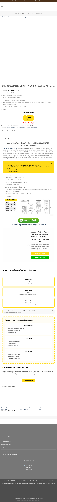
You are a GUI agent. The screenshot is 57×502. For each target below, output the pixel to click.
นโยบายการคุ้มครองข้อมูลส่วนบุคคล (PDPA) (24, 500)
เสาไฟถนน (4, 483)
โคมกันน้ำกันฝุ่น (32, 483)
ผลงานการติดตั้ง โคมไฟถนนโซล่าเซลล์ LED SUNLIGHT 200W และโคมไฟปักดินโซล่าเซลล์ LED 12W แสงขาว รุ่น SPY (28, 167)
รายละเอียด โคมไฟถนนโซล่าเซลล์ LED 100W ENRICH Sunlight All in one (23, 165)
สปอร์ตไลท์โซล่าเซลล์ (26, 480)
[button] (2, 6)
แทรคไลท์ (19, 483)
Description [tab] (5, 138)
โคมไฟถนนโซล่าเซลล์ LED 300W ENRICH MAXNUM (8, 408)
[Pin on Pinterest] (12, 131)
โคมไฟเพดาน (25, 483)
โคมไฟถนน (39, 480)
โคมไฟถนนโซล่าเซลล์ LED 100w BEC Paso (47, 408)
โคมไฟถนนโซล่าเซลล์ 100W (35, 13)
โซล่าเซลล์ (45, 483)
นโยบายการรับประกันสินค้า (18, 125)
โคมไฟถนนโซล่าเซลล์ (20, 13)
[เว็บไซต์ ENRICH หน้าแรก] (13, 429)
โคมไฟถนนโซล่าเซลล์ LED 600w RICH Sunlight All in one (28, 408)
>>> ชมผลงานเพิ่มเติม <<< (12, 171)
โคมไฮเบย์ (34, 480)
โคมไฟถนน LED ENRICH (11, 127)
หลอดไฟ (6, 480)
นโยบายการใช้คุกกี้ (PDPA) (36, 500)
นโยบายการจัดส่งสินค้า (29, 125)
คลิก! (29, 117)
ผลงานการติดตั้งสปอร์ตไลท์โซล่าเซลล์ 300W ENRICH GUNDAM (20, 170)
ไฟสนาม (10, 483)
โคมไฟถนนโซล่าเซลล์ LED (10, 148)
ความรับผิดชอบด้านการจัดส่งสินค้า (9, 454)
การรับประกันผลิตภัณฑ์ (6, 451)
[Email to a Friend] (10, 131)
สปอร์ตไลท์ (18, 480)
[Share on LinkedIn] (15, 131)
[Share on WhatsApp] (2, 131)
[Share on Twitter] (7, 131)
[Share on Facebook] (5, 131)
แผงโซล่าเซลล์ (51, 483)
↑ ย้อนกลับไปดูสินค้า (28, 380)
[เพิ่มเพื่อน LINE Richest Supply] (28, 469)
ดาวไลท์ (14, 483)
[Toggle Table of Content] (50, 163)
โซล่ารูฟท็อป (39, 483)
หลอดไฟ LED (12, 480)
